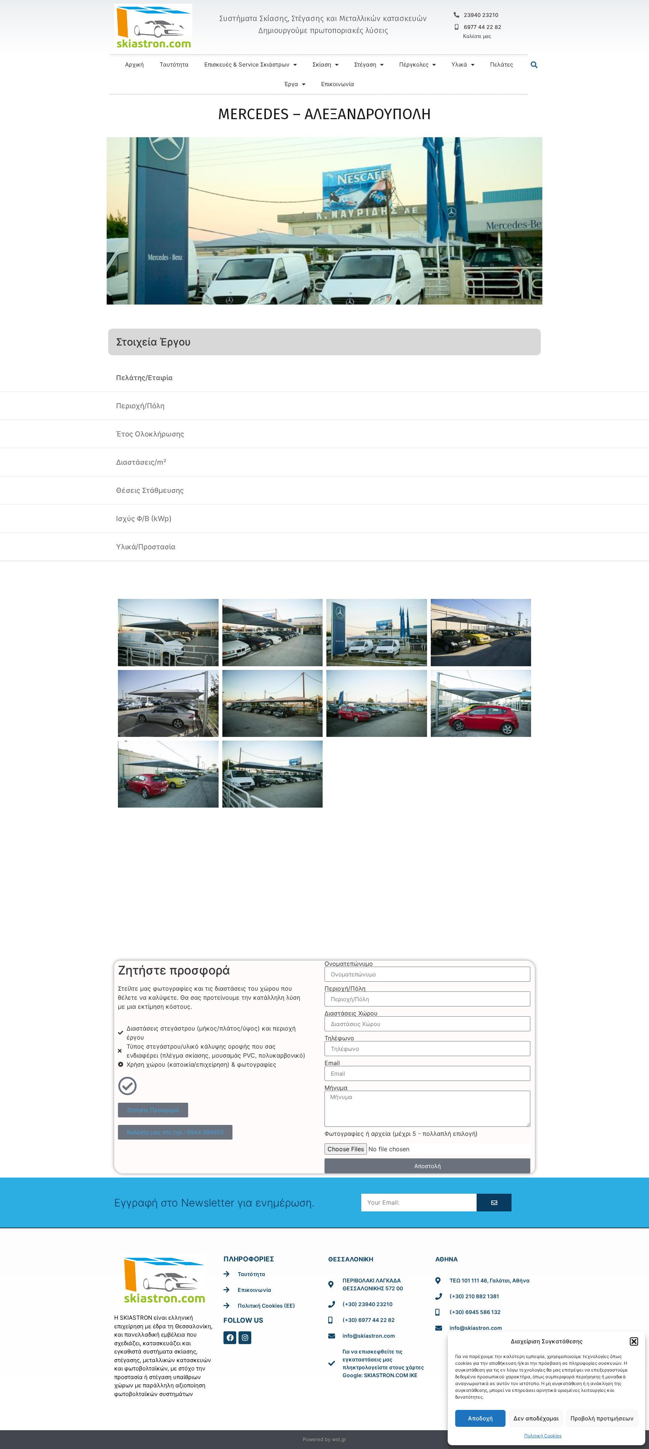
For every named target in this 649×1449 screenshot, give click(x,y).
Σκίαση (321, 64)
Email (332, 1063)
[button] (634, 1341)
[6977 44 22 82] (456, 27)
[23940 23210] (456, 15)
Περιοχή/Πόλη (344, 988)
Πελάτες (501, 64)
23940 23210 (481, 15)
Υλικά (459, 64)
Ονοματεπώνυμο (348, 964)
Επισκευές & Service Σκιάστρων (247, 64)
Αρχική (134, 64)
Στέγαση (365, 64)
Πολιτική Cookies (542, 1435)
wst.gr (339, 1439)
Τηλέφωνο (339, 1038)
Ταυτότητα (174, 64)
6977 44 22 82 (482, 27)
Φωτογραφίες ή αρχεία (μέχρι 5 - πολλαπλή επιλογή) (401, 1134)
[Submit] (494, 1202)
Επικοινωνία (337, 84)
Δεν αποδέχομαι (535, 1418)
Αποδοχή (480, 1418)
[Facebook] (229, 1337)
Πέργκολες (414, 64)
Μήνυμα (335, 1088)
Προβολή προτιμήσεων (602, 1418)
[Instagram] (244, 1337)
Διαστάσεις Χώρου (350, 1013)
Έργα (291, 84)
